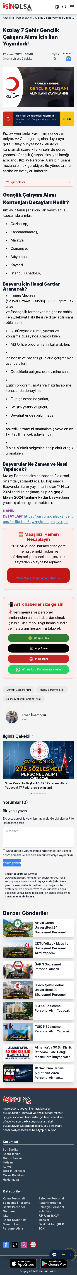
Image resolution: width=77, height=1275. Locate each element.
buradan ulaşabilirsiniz (19, 896)
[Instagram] (24, 1245)
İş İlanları (44, 1211)
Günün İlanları (12, 1158)
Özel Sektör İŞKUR (51, 1224)
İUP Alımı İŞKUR (48, 1215)
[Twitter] (15, 1245)
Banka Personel (14, 1207)
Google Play (41, 637)
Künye (7, 1166)
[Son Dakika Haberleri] (57, 7)
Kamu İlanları (12, 1154)
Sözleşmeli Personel (17, 1202)
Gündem (9, 1211)
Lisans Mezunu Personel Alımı (23, 698)
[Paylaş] (55, 58)
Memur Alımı (11, 1224)
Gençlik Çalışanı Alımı (18, 689)
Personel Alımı (24, 17)
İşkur (6, 1215)
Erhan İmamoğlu (34, 715)
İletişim (8, 1162)
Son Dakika (10, 1149)
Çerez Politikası (14, 1175)
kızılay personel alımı (52, 689)
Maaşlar (43, 1220)
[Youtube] (33, 1244)
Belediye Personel (51, 1198)
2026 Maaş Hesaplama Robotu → (38, 578)
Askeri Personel (49, 1202)
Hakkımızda (11, 1179)
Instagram (41, 658)
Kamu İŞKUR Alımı (15, 1220)
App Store (41, 648)
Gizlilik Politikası (14, 1171)
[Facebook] (6, 1245)
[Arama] (64, 7)
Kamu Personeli (14, 1198)
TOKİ (41, 1228)
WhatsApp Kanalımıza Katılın (41, 669)
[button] (70, 760)
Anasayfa (8, 17)
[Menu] (72, 7)
